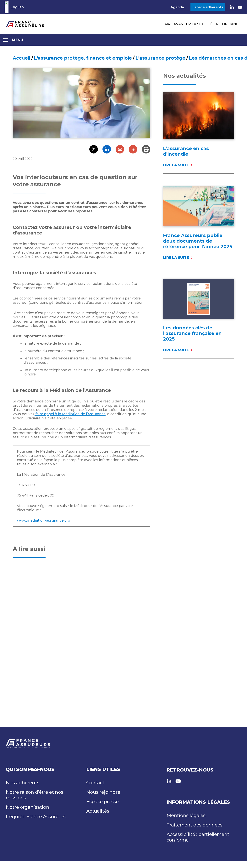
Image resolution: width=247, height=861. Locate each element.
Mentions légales (186, 815)
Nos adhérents (22, 782)
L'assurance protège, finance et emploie (83, 58)
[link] (232, 7)
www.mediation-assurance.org (43, 520)
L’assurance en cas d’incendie (186, 151)
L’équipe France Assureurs (36, 816)
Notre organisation (27, 807)
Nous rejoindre (103, 792)
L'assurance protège (160, 58)
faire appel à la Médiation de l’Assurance (70, 414)
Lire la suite (176, 165)
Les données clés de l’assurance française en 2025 (192, 333)
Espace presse (102, 801)
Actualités (97, 811)
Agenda (177, 7)
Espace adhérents (207, 7)
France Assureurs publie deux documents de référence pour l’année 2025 (197, 241)
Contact (95, 782)
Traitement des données (194, 825)
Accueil (21, 58)
